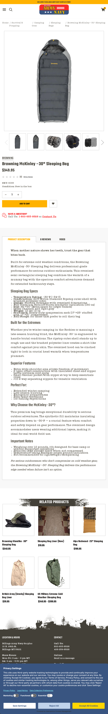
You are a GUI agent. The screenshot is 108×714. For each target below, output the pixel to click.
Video (62, 240)
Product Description (19, 240)
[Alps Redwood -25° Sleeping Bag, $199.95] (89, 520)
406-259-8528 (61, 650)
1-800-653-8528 (28, 217)
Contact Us (49, 217)
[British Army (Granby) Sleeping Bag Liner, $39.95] (18, 573)
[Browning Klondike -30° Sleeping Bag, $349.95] (18, 520)
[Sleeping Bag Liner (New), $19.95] (54, 520)
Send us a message (64, 658)
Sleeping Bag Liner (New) (51, 541)
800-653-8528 (61, 647)
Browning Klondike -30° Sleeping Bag (14, 543)
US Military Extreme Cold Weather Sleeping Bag (50, 596)
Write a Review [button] (28, 177)
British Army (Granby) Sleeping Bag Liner (18, 596)
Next (102, 142)
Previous (5, 142)
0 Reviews (45, 240)
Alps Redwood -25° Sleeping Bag (88, 543)
